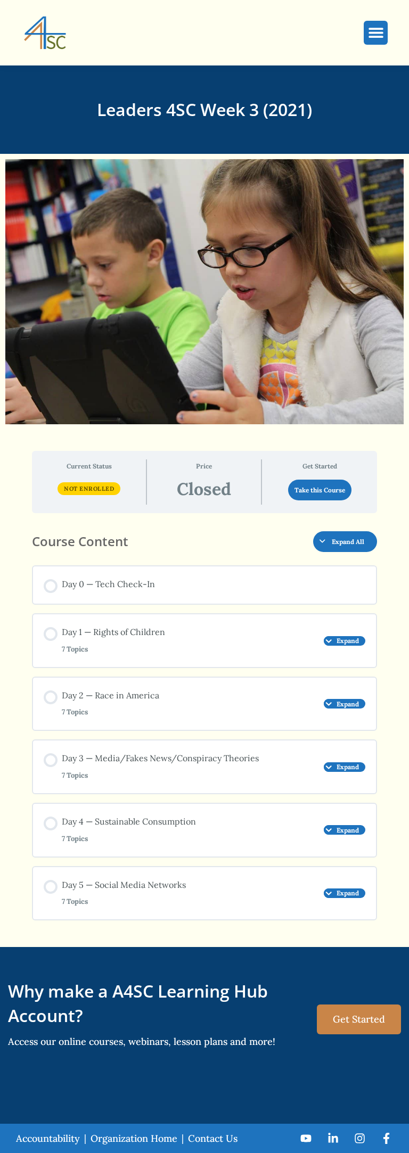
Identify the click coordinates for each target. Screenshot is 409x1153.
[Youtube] (306, 1138)
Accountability (48, 1138)
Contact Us (213, 1138)
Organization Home (134, 1138)
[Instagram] (359, 1138)
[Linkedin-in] (332, 1138)
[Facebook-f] (386, 1138)
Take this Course (320, 490)
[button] (376, 33)
